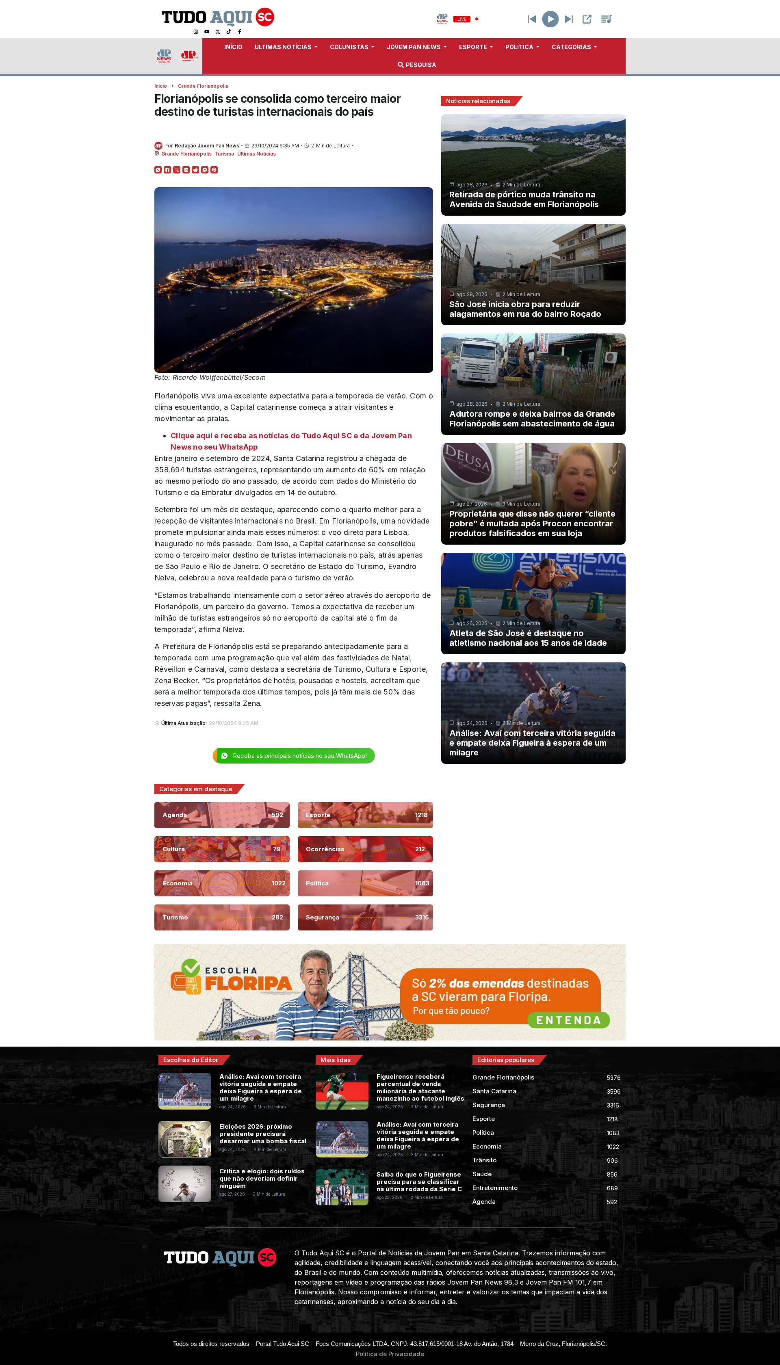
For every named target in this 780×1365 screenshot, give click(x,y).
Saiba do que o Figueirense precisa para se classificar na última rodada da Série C (419, 1181)
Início (160, 86)
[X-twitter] (217, 31)
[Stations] (606, 19)
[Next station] (532, 19)
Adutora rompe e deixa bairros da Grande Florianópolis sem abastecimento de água (532, 418)
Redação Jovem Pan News (207, 146)
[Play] (550, 19)
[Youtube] (206, 31)
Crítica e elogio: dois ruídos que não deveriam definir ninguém (262, 1178)
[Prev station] (569, 19)
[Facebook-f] (239, 31)
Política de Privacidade (390, 1354)
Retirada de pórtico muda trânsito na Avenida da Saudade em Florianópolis (524, 199)
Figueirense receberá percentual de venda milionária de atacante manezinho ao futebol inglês (420, 1087)
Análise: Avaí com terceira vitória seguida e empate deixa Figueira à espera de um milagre (532, 742)
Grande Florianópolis (203, 86)
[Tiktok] (228, 31)
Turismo (224, 154)
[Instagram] (195, 31)
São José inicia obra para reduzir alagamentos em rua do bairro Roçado (525, 309)
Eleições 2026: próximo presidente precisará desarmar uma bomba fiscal (262, 1134)
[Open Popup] (587, 19)
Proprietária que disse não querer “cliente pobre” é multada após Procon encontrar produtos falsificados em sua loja (532, 523)
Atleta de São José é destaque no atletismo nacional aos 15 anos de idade (528, 638)
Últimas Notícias (256, 154)
